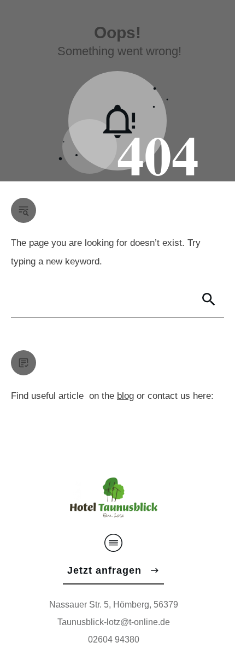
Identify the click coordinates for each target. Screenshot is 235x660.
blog (125, 396)
